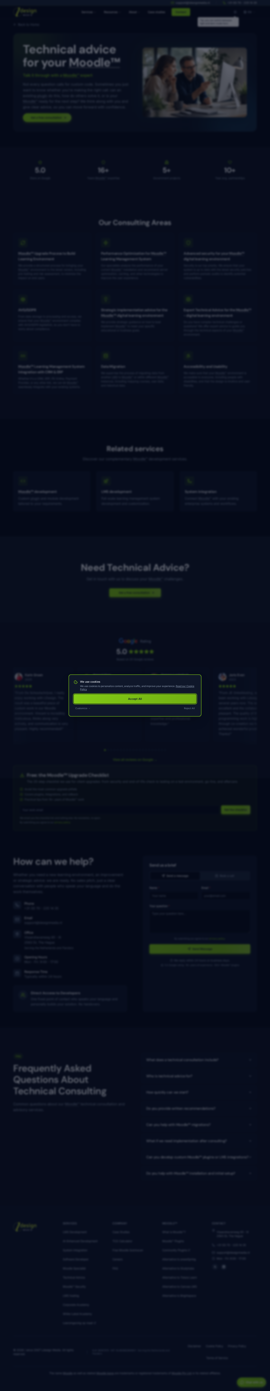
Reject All (189, 708)
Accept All (135, 698)
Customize (81, 708)
